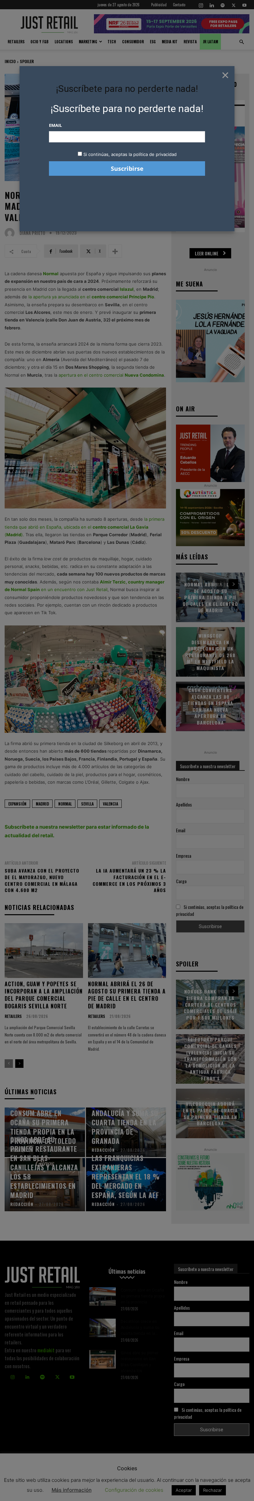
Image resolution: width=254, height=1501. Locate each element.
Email (55, 125)
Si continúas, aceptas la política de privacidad (130, 154)
